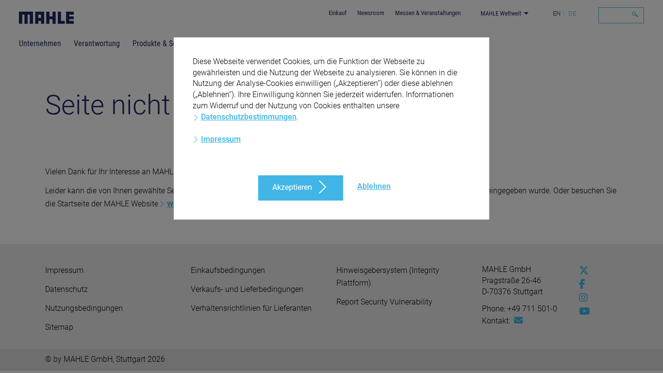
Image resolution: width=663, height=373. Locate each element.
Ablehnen (374, 186)
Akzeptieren (292, 187)
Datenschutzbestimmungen (249, 116)
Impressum (221, 139)
